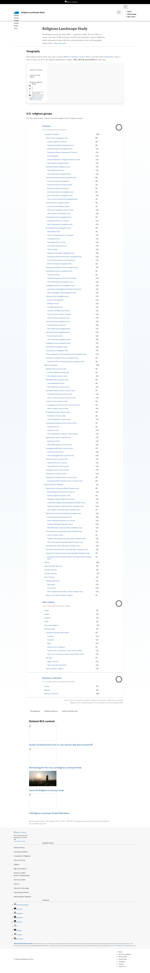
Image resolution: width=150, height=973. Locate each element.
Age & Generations (20, 869)
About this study (60, 43)
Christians (46, 126)
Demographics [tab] (35, 711)
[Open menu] (119, 12)
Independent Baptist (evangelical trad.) (60, 145)
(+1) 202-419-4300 (19, 841)
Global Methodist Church (55, 170)
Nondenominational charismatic (58, 188)
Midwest (67, 56)
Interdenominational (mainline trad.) (59, 394)
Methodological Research (22, 897)
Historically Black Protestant (53, 485)
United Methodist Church (55, 383)
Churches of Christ (53, 275)
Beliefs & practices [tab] (51, 711)
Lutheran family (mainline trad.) (57, 401)
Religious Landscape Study (33, 12)
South (81, 56)
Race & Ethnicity (19, 860)
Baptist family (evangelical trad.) (57, 138)
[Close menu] (125, 6)
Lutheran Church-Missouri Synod (58, 206)
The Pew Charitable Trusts (118, 945)
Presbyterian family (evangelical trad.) (59, 217)
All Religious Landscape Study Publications (49, 813)
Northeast (74, 56)
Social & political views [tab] (70, 711)
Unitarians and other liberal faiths (57, 633)
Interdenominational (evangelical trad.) (60, 192)
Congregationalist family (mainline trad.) (59, 448)
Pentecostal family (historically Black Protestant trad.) (64, 531)
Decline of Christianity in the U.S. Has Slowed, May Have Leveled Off (60, 744)
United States (109, 56)
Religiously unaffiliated (51, 678)
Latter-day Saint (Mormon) (53, 566)
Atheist (46, 686)
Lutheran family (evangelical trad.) (57, 203)
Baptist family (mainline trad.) (56, 369)
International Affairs (20, 852)
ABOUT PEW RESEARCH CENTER (23, 943)
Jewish (46, 610)
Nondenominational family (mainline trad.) (60, 391)
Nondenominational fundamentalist (59, 185)
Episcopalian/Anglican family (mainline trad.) (61, 423)
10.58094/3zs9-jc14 (39, 824)
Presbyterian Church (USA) (56, 416)
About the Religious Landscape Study (46, 790)
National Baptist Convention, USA (58, 496)
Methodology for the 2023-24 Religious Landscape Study (55, 767)
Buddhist (47, 618)
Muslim (46, 614)
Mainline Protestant (51, 365)
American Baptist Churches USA (58, 372)
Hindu (46, 622)
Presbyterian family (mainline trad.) (58, 412)
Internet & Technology (21, 888)
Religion (16, 864)
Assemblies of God (53, 232)
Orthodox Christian (50, 570)
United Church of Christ (55, 452)
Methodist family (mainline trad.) (57, 380)
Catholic (47, 562)
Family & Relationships (22, 875)
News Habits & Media (21, 892)
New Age (49, 658)
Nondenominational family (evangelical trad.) (61, 177)
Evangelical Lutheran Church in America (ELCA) (63, 405)
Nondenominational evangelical (58, 181)
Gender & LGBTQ (19, 873)
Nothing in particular (51, 694)
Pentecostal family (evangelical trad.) (58, 228)
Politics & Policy (19, 847)
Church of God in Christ (55, 535)
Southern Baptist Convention (57, 142)
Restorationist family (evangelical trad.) (59, 271)
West (88, 56)
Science (16, 884)
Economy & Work (19, 880)
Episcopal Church (53, 427)
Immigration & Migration (22, 856)
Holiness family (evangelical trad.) (57, 296)
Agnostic (47, 690)
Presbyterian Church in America (58, 221)
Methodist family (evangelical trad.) (58, 167)
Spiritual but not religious (56, 647)
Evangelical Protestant (51, 134)
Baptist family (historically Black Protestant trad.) (62, 488)
